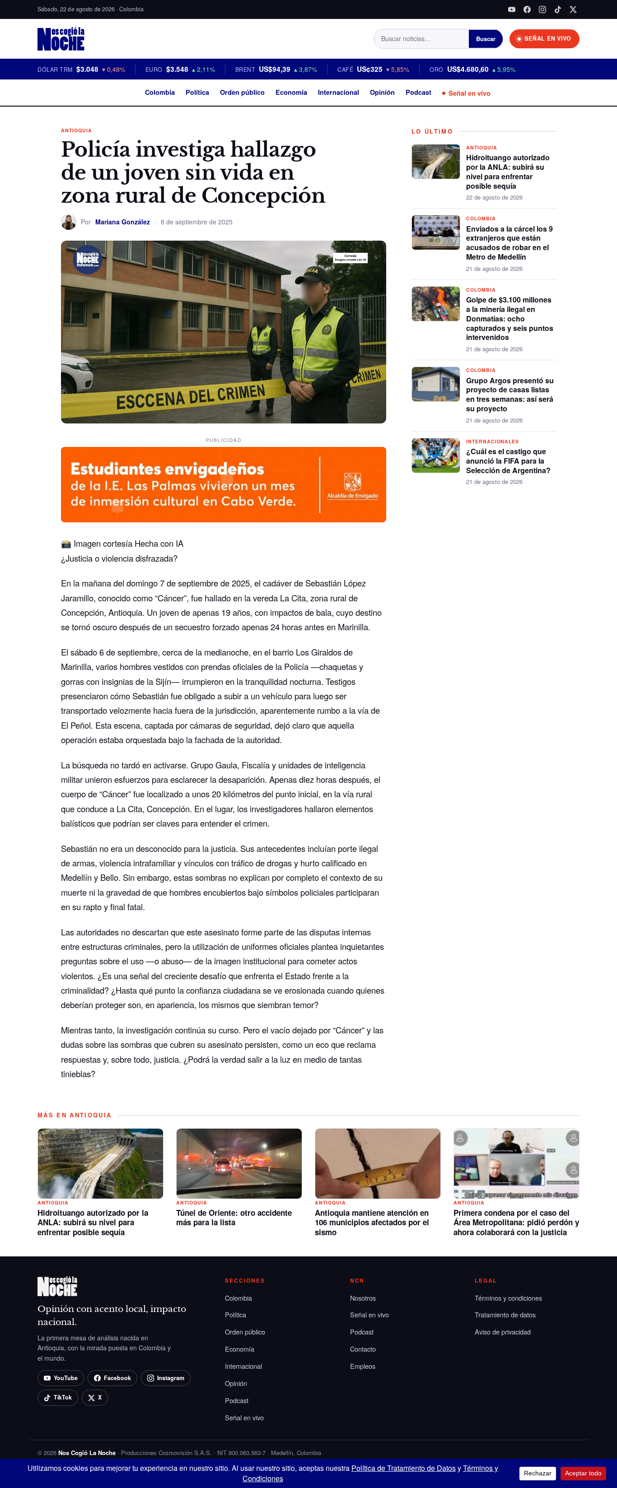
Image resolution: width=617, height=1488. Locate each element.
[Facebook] (527, 9)
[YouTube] (511, 9)
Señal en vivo (470, 93)
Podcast (418, 92)
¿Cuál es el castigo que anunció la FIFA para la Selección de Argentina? (508, 460)
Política (197, 92)
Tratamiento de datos (505, 1314)
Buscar (485, 38)
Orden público (242, 92)
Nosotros (363, 1297)
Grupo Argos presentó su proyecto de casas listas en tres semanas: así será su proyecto (510, 394)
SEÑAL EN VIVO (547, 38)
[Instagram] (542, 9)
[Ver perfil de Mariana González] (68, 222)
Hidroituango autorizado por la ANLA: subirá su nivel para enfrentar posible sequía (508, 171)
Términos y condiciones (508, 1297)
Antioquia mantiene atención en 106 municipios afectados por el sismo (372, 1222)
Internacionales (492, 441)
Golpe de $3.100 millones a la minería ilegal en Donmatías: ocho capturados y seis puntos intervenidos (509, 318)
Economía (291, 92)
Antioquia (76, 130)
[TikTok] (558, 9)
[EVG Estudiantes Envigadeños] (223, 485)
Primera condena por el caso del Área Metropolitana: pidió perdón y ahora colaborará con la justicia (516, 1222)
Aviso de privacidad (503, 1331)
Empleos (362, 1366)
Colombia (160, 92)
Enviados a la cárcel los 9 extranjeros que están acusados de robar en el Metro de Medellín (509, 242)
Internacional (338, 92)
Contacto (363, 1348)
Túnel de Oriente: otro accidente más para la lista (234, 1217)
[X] (573, 9)
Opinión (382, 92)
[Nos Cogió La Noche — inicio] (60, 39)
